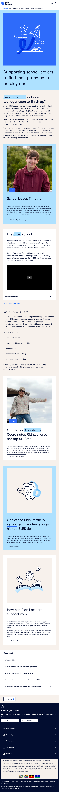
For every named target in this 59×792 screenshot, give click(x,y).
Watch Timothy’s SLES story (17, 220)
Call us (7, 720)
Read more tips (13, 546)
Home (5, 8)
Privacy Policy (14, 781)
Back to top (8, 699)
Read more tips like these (16, 456)
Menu (52, 3)
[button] (29, 729)
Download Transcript (12, 303)
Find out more (13, 640)
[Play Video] (29, 277)
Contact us (28, 720)
